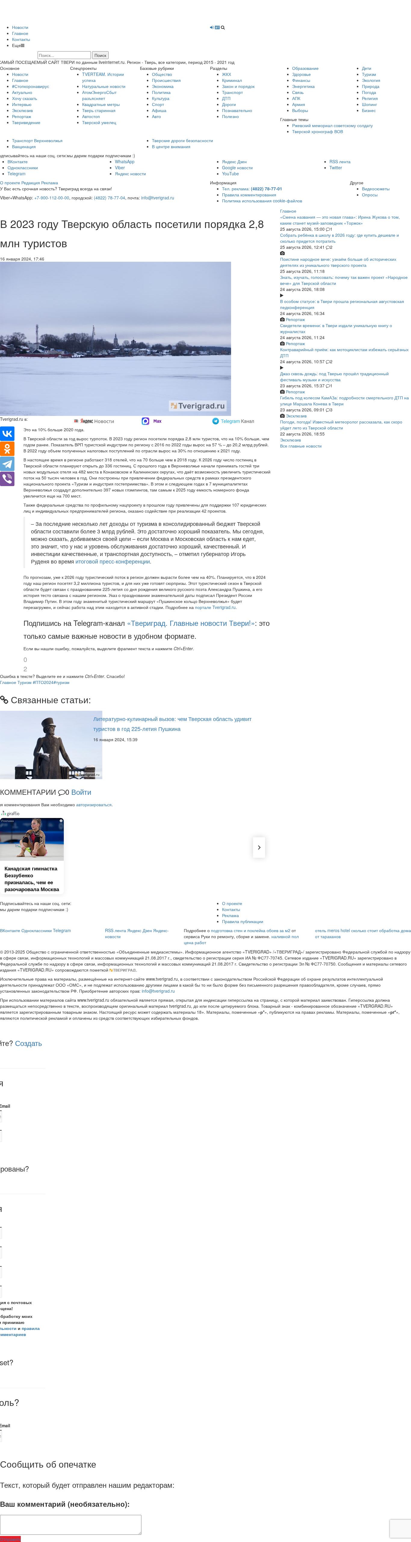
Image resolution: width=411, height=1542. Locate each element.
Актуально (22, 92)
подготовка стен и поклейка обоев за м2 (250, 930)
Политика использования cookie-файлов (262, 201)
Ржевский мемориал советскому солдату (332, 125)
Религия (370, 98)
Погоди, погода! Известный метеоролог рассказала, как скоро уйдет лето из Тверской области (341, 425)
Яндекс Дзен (234, 161)
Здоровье (301, 74)
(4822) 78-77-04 (109, 198)
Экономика (163, 86)
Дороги (229, 104)
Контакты (21, 39)
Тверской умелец (99, 122)
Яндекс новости (130, 173)
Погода (369, 92)
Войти (81, 791)
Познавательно (237, 110)
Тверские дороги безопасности (182, 140)
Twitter (335, 167)
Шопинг (369, 104)
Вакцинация (24, 146)
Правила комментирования (249, 195)
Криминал (232, 80)
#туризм (62, 682)
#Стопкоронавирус (30, 86)
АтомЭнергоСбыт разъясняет (99, 95)
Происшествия (166, 80)
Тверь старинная (99, 110)
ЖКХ (226, 74)
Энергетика (303, 86)
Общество (162, 74)
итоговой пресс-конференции (113, 561)
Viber (120, 167)
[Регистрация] (217, 27)
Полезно (230, 116)
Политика (161, 92)
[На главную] (65, 11)
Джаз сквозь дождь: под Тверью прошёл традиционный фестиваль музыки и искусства (334, 376)
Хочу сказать (24, 98)
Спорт (158, 104)
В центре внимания (171, 146)
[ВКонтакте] (7, 433)
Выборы (300, 110)
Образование (305, 68)
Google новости (237, 167)
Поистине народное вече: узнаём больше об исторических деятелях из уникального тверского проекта (338, 262)
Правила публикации (242, 921)
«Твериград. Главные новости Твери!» (191, 622)
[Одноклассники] (7, 449)
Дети (366, 68)
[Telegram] (7, 464)
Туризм (369, 74)
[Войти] (212, 27)
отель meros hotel (332, 930)
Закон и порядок (238, 86)
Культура (160, 98)
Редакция (30, 182)
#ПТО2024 (43, 682)
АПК (296, 98)
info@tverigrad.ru (157, 198)
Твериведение (26, 122)
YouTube (230, 173)
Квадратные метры (101, 104)
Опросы (370, 195)
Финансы (301, 80)
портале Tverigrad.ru (215, 607)
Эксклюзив (22, 110)
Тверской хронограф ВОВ (317, 131)
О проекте (10, 182)
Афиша (159, 110)
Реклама (49, 182)
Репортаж (21, 116)
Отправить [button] (10, 1539)
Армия (298, 104)
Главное (20, 33)
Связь (298, 92)
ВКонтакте (18, 161)
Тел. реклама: (252, 189)
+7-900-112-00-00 (51, 198)
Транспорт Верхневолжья (37, 140)
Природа (370, 86)
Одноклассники (23, 167)
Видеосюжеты (376, 189)
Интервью (22, 104)
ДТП (226, 98)
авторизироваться (94, 804)
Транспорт (232, 92)
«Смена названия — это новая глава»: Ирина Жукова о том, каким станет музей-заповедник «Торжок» (340, 220)
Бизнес (369, 110)
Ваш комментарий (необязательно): (65, 1504)
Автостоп (91, 116)
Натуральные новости (103, 86)
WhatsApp (124, 161)
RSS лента (340, 161)
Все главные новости (301, 446)
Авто (156, 116)
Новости (20, 27)
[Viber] (7, 479)
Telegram (17, 173)
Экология (371, 80)
